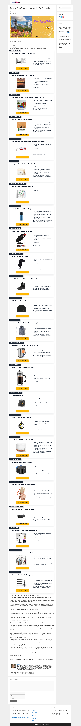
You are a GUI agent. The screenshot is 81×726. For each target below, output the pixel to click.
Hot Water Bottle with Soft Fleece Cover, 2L (25, 323)
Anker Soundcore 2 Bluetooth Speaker (23, 509)
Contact (64, 1)
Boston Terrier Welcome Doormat (22, 119)
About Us (33, 710)
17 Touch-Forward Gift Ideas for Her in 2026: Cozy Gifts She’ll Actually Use (22, 673)
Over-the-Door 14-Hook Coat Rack (22, 553)
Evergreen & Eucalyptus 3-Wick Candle (23, 164)
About (68, 1)
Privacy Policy (34, 718)
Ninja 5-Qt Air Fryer (18, 395)
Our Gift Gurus (34, 712)
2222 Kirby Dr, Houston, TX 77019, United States (20, 717)
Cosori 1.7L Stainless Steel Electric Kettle (25, 345)
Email (33, 720)
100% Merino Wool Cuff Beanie (21, 301)
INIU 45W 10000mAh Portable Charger (23, 484)
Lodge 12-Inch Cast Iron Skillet (21, 418)
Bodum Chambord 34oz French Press (23, 367)
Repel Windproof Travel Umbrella (22, 231)
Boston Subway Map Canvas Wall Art (23, 186)
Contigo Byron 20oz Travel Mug (21, 209)
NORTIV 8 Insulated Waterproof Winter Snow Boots (27, 279)
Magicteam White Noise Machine (22, 462)
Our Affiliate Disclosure (36, 713)
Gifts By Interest (41, 1)
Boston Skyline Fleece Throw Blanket (23, 75)
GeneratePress (47, 724)
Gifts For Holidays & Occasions (51, 1)
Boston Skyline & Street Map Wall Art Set (24, 53)
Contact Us (34, 715)
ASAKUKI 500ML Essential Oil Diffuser (24, 440)
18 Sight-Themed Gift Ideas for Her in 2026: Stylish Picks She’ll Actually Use (22, 672)
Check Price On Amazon (23, 68)
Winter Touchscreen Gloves (20, 256)
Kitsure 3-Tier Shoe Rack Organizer (22, 575)
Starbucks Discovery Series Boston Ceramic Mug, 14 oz (29, 97)
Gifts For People (59, 1)
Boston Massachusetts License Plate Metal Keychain (28, 141)
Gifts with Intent (35, 1)
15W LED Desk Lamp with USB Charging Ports (26, 530)
